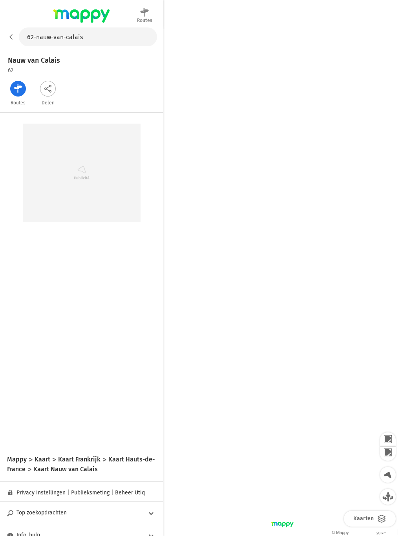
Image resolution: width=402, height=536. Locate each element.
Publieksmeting (90, 492)
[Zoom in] (388, 439)
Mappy (81, 23)
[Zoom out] (388, 454)
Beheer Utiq (130, 492)
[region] (282, 281)
